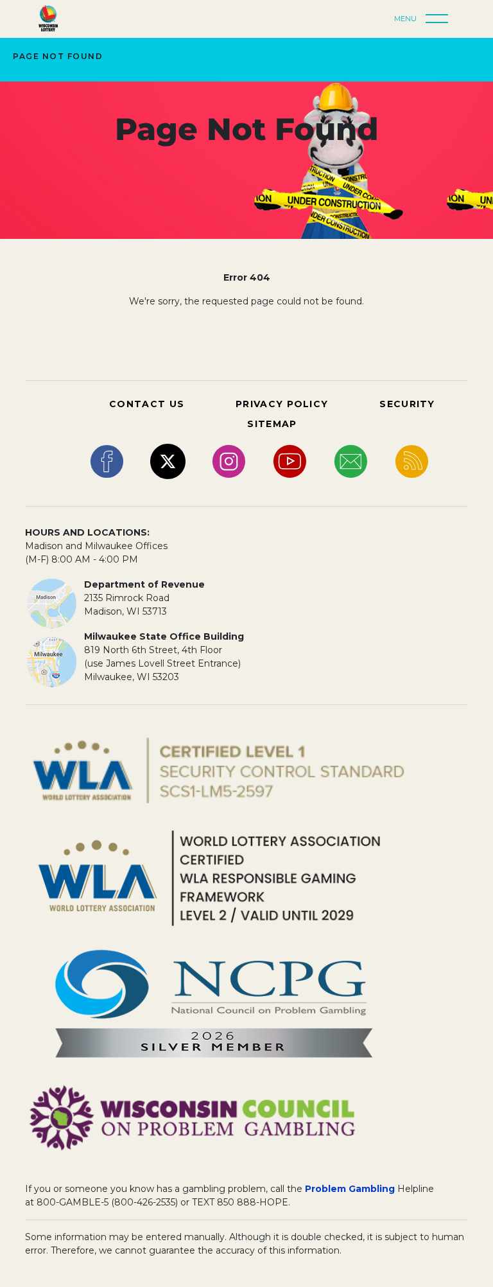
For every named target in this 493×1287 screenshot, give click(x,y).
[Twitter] (168, 460)
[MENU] (440, 19)
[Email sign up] (350, 460)
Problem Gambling (350, 1189)
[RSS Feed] (411, 460)
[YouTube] (289, 460)
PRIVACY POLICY (282, 404)
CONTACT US (146, 404)
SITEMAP (272, 424)
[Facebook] (107, 460)
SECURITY (407, 404)
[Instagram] (228, 460)
